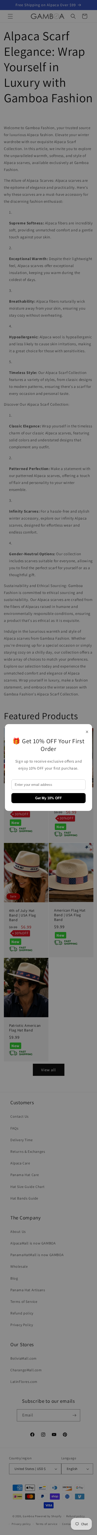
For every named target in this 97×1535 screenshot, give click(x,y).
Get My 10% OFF (48, 798)
